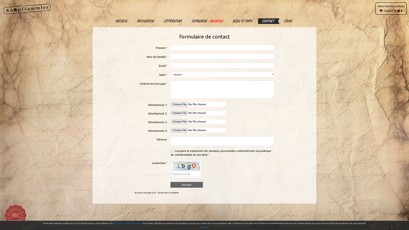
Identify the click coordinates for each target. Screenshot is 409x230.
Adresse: (162, 139)
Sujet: (163, 74)
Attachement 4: (157, 130)
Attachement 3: (157, 122)
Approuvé (204, 227)
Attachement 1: (157, 104)
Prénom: (161, 47)
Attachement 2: (157, 113)
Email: (163, 65)
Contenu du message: (153, 83)
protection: (159, 163)
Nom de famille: (157, 56)
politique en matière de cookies (127, 223)
